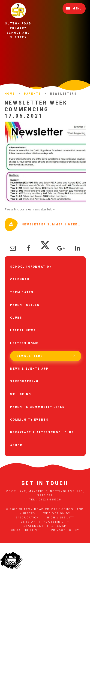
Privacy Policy (65, 530)
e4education (27, 517)
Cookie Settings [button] (26, 530)
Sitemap (58, 525)
